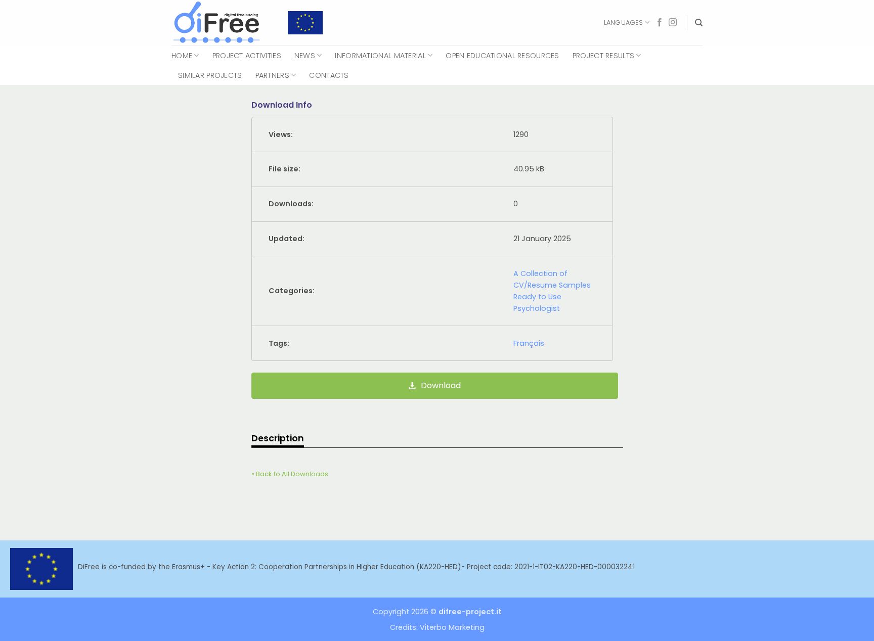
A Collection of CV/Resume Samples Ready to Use (552, 285)
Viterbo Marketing (452, 627)
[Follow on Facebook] (660, 22)
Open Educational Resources (502, 56)
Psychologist (536, 308)
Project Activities (246, 56)
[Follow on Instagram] (673, 22)
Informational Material (380, 56)
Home (181, 56)
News (304, 56)
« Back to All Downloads (289, 474)
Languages (623, 22)
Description (277, 438)
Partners (272, 75)
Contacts (328, 75)
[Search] (699, 22)
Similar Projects (210, 75)
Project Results (603, 56)
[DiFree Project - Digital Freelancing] (222, 22)
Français (528, 343)
